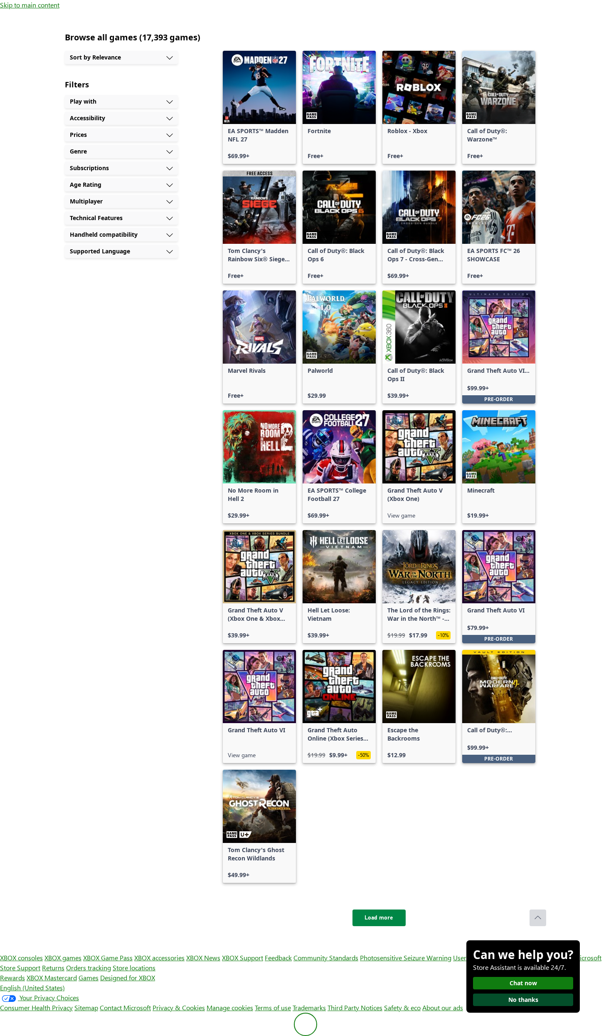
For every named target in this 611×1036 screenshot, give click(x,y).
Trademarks (309, 1007)
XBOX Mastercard (52, 977)
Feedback (278, 957)
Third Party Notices (355, 1007)
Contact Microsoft (125, 1007)
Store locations (134, 967)
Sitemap (86, 1007)
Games (89, 977)
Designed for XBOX (127, 977)
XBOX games (62, 957)
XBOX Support (242, 957)
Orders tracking (88, 967)
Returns (53, 967)
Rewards (12, 977)
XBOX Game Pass (108, 957)
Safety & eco (402, 1007)
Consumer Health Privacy (36, 1007)
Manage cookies (230, 1007)
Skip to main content (29, 4)
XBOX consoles (21, 957)
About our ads (442, 1007)
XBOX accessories (159, 957)
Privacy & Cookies (179, 1007)
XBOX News (203, 957)
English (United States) (32, 987)
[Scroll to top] (538, 918)
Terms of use (273, 1007)
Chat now (523, 983)
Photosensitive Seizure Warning (405, 957)
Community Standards (325, 957)
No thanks (523, 1000)
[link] (259, 107)
